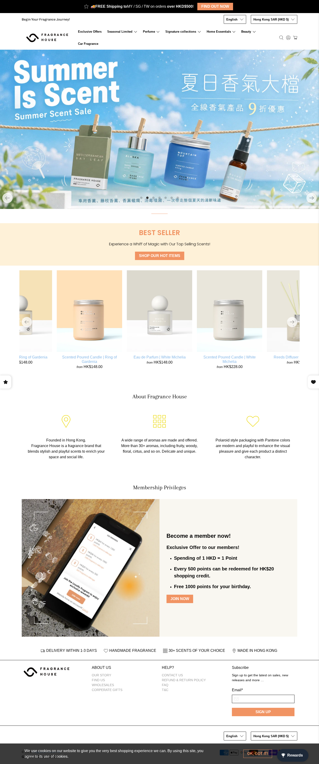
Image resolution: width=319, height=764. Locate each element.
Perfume (149, 31)
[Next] (311, 198)
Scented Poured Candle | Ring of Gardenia (89, 359)
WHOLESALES (103, 685)
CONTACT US (172, 675)
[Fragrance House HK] (48, 37)
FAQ (165, 685)
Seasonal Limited (119, 31)
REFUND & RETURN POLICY (184, 680)
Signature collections (180, 31)
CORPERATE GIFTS (107, 690)
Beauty (246, 31)
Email (237, 690)
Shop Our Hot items (159, 256)
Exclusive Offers (90, 31)
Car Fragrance (88, 43)
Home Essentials (219, 31)
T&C (165, 690)
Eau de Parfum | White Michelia (160, 357)
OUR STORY (101, 675)
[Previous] (7, 198)
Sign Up (263, 712)
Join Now (179, 599)
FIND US (98, 680)
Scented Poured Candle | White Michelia (229, 359)
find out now (215, 6)
